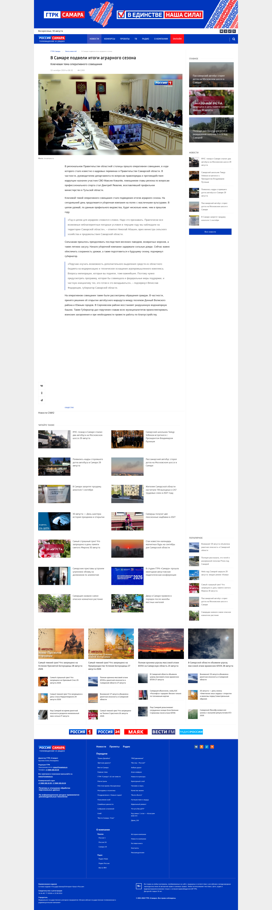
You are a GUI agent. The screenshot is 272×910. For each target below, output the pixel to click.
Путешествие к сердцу (140, 800)
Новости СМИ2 (46, 413)
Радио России (104, 863)
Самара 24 (103, 847)
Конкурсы (109, 39)
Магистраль (102, 781)
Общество (69, 407)
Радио (145, 39)
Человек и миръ (137, 786)
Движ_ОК (135, 820)
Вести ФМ (103, 868)
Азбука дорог (136, 767)
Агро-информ (136, 772)
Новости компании (138, 839)
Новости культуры (138, 776)
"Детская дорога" (104, 763)
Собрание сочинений (105, 809)
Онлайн (177, 39)
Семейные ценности (105, 804)
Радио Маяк (103, 859)
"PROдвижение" (137, 758)
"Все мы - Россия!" (138, 763)
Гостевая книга (137, 843)
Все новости (210, 232)
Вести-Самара (103, 767)
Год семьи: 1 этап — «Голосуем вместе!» (143, 815)
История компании (138, 834)
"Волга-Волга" (136, 795)
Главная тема (102, 772)
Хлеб (99, 813)
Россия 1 (102, 838)
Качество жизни (137, 790)
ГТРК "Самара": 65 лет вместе (109, 776)
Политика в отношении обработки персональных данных (54, 789)
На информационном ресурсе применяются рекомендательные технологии (59, 796)
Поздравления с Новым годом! (109, 795)
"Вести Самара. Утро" (105, 818)
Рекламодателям (137, 852)
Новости (94, 39)
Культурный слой (138, 781)
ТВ (136, 39)
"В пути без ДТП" (137, 809)
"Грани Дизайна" (103, 758)
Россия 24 (103, 842)
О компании (161, 39)
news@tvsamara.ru (60, 767)
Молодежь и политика (106, 790)
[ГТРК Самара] (51, 39)
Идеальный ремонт (138, 804)
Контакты (135, 848)
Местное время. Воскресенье (108, 786)
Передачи (101, 754)
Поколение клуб (103, 800)
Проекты (124, 39)
